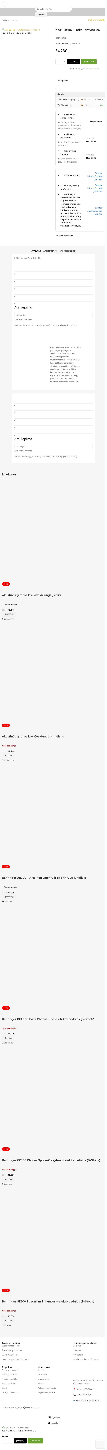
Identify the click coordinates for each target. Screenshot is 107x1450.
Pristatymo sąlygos (10, 1370)
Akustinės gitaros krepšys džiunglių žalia (31, 595)
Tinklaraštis (78, 1355)
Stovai (14, 20)
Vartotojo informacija (47, 1388)
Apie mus (77, 1346)
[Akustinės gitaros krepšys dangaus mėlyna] (53, 672)
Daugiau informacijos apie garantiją (94, 176)
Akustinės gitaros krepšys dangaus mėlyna (33, 736)
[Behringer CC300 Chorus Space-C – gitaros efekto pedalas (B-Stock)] (53, 1095)
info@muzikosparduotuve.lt (88, 1400)
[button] (9, 614)
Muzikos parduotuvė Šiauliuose (86, 1359)
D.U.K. (4, 1388)
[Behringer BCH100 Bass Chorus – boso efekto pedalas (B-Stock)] (53, 954)
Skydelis (41, 1370)
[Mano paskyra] (104, 4)
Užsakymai (42, 1374)
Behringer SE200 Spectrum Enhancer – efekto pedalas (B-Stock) (48, 1301)
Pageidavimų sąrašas (47, 1392)
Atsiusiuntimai (43, 1379)
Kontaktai (77, 1350)
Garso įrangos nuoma (11, 1346)
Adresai (41, 1383)
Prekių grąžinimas (9, 1374)
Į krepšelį (74, 61)
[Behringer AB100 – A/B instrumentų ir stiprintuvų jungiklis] (53, 813)
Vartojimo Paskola (9, 1392)
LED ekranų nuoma (10, 1355)
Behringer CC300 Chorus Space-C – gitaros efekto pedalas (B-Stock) (51, 1160)
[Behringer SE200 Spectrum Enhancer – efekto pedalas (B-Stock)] (53, 1237)
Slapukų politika (8, 1383)
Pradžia (5, 20)
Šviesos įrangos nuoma (12, 1350)
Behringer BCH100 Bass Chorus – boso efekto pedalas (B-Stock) (48, 1019)
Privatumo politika (9, 1379)
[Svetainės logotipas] (53, 3)
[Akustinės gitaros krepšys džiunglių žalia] (53, 530)
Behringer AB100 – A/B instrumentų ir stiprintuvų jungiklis (44, 878)
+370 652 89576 (83, 1394)
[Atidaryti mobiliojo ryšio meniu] (5, 4)
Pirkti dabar (89, 61)
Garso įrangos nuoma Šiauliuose (15, 1359)
